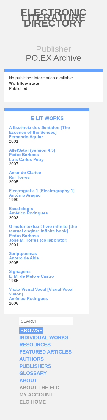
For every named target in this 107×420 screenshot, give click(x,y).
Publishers (35, 366)
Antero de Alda (24, 258)
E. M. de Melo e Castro (31, 276)
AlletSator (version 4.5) (32, 150)
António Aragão (25, 195)
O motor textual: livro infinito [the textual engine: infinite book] (43, 228)
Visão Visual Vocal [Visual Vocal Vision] (41, 291)
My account (36, 395)
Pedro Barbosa (24, 154)
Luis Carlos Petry (26, 159)
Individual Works (43, 337)
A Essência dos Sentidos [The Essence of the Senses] (39, 129)
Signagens (20, 271)
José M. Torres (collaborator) (38, 240)
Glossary (33, 373)
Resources (35, 345)
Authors (31, 359)
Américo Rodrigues (28, 213)
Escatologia (21, 208)
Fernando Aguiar (26, 136)
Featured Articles (45, 352)
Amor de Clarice (25, 172)
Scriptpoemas (23, 253)
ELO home (32, 402)
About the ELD (39, 388)
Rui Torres (19, 177)
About (28, 380)
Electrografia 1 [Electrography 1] (42, 190)
